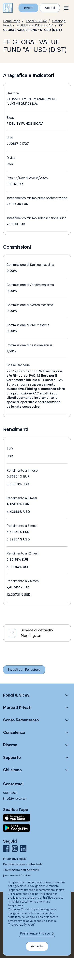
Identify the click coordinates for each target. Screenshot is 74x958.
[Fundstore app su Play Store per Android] (37, 828)
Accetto (37, 946)
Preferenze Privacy (35, 933)
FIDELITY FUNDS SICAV (34, 25)
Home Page (11, 21)
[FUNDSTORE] (8, 8)
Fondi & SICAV (36, 21)
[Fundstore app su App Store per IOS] (37, 818)
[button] (66, 8)
